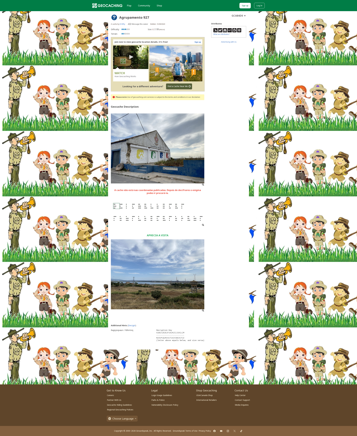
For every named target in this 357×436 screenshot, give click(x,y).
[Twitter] (234, 431)
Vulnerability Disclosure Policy (164, 405)
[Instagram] (228, 431)
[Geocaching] (107, 5)
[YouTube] (221, 431)
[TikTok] (241, 431)
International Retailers (206, 400)
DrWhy (122, 24)
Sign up (245, 5)
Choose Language (123, 418)
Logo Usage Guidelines (161, 395)
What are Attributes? (221, 34)
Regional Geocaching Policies (120, 409)
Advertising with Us (229, 42)
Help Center (240, 395)
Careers (110, 395)
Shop (159, 5)
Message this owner (140, 24)
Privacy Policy (205, 430)
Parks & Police (158, 400)
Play (129, 5)
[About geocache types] (114, 17)
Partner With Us (114, 400)
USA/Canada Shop (204, 395)
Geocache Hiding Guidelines (119, 405)
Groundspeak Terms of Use (185, 430)
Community (144, 5)
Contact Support (242, 400)
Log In (259, 5)
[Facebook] (214, 431)
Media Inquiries (242, 405)
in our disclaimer (193, 97)
